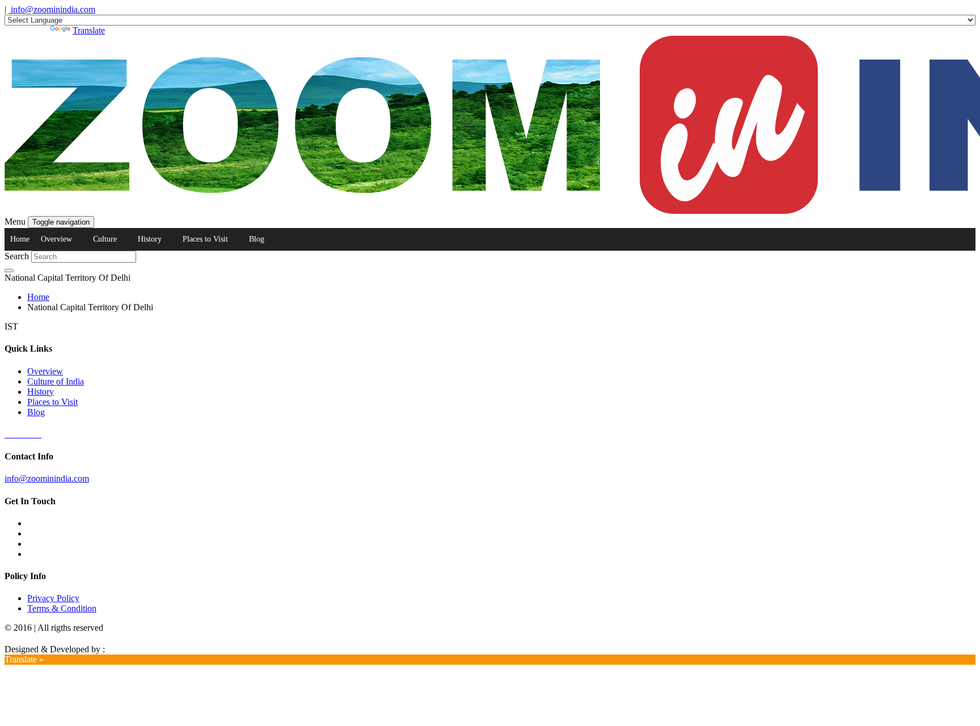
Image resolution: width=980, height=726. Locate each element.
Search (17, 256)
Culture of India (55, 381)
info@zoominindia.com (52, 9)
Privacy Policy (53, 598)
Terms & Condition (61, 608)
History (150, 239)
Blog (256, 239)
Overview (56, 239)
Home (19, 239)
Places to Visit (205, 239)
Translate (89, 30)
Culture (105, 239)
